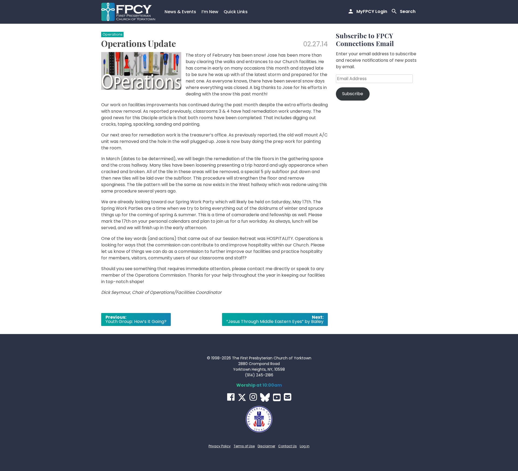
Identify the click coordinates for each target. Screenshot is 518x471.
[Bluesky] (265, 397)
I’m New (210, 12)
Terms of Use (244, 446)
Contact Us (287, 446)
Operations (112, 34)
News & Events (180, 12)
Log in (304, 446)
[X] (242, 397)
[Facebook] (231, 397)
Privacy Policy (220, 446)
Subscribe (352, 94)
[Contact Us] (287, 397)
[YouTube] (277, 397)
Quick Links (236, 12)
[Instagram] (253, 397)
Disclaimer (266, 446)
